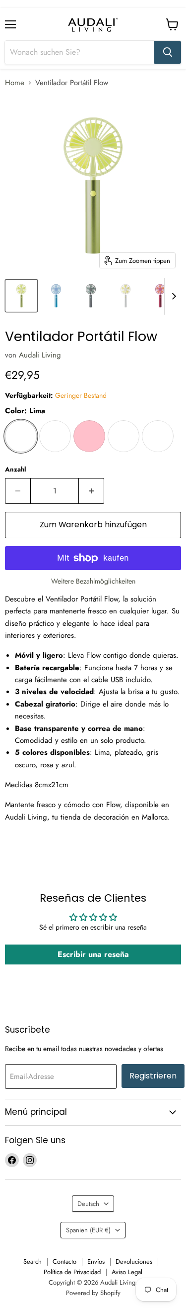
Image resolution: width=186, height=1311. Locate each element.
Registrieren (153, 1075)
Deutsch (88, 1203)
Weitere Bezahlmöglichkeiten (93, 581)
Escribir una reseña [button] (93, 954)
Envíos (96, 1261)
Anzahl (15, 469)
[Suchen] (167, 52)
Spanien (88, 1230)
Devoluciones (134, 1261)
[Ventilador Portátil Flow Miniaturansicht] (21, 296)
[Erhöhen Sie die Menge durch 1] (91, 491)
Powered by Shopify (93, 1293)
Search (32, 1261)
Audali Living (40, 355)
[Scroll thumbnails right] (172, 296)
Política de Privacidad (72, 1272)
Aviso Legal (127, 1272)
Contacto (64, 1261)
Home (14, 83)
